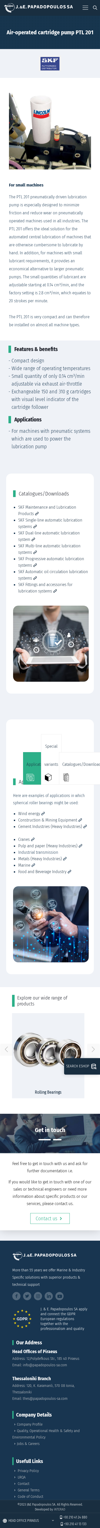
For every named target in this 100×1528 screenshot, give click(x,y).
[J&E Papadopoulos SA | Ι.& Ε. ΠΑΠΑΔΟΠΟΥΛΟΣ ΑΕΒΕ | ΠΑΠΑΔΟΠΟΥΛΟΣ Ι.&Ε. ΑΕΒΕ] (38, 7)
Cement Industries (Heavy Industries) (50, 826)
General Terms (28, 1490)
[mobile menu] (85, 7)
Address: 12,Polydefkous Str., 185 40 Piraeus (45, 1358)
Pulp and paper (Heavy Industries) (47, 846)
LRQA (22, 1477)
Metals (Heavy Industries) (40, 858)
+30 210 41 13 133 (75, 1524)
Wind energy (29, 813)
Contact (23, 1483)
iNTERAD (59, 1509)
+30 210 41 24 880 (75, 1517)
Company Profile (30, 1424)
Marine (24, 865)
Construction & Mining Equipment (47, 820)
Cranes (24, 839)
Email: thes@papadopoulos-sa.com (40, 1398)
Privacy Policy (28, 1470)
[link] (50, 63)
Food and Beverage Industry (42, 871)
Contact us (46, 1218)
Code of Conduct (30, 1496)
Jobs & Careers (28, 1443)
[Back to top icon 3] (89, 1506)
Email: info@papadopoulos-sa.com (39, 1365)
